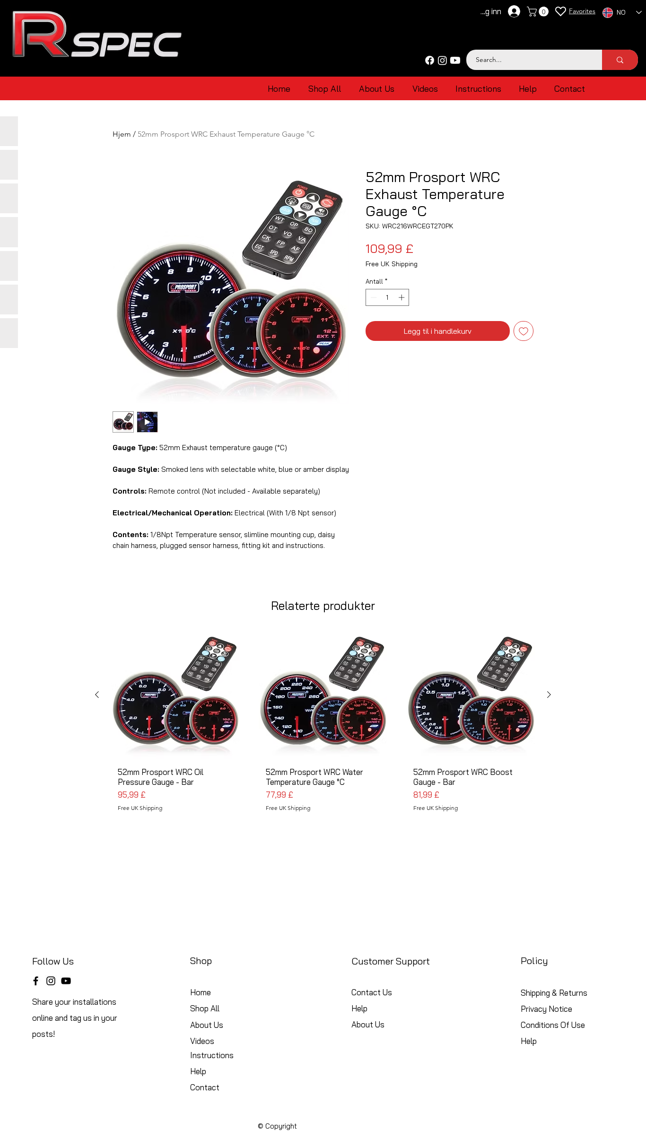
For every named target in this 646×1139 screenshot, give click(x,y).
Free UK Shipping (392, 264)
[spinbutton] (387, 297)
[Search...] (620, 60)
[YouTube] (66, 981)
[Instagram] (442, 60)
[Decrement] (372, 297)
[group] (323, 735)
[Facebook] (430, 60)
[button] (539, 12)
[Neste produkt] (549, 694)
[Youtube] (455, 60)
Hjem (122, 134)
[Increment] (402, 297)
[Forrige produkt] (97, 694)
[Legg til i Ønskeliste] (523, 331)
